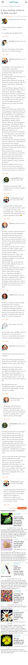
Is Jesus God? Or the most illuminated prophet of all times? (19, 616)
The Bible (16, 539)
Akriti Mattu (12, 41)
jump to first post (13, 508)
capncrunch (12, 19)
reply (3, 36)
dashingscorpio (13, 59)
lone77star (11, 346)
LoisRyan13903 (14, 178)
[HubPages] (14, 2)
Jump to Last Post (8, 16)
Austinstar (11, 223)
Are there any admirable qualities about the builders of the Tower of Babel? (19, 598)
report (7, 36)
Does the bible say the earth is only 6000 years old (19, 544)
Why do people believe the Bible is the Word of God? (19, 641)
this (22, 179)
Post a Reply (22, 508)
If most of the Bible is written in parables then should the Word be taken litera (19, 521)
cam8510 (11, 294)
